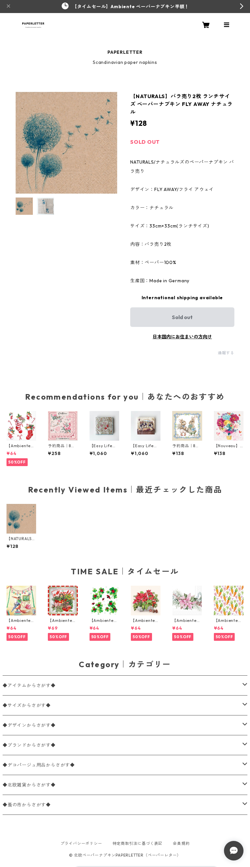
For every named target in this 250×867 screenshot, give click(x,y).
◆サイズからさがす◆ (27, 705)
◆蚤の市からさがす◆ (27, 805)
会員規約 (181, 843)
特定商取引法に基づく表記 (138, 843)
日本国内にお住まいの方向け (182, 337)
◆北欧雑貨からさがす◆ (29, 785)
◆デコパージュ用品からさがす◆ (39, 765)
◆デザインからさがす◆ (29, 725)
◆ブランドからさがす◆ (29, 745)
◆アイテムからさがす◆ (29, 685)
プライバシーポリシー (81, 843)
